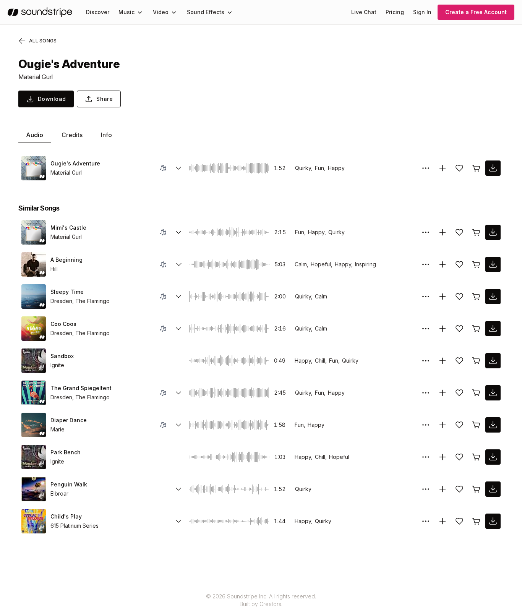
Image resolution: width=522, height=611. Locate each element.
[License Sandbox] (476, 360)
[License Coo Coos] (476, 328)
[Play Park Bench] (33, 457)
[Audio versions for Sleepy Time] (178, 296)
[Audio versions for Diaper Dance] (178, 425)
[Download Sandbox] (493, 360)
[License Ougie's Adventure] (476, 168)
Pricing (395, 12)
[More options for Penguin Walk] (425, 489)
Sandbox (62, 356)
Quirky (336, 232)
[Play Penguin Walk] (33, 489)
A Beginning (66, 259)
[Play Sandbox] (33, 360)
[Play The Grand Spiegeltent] (33, 393)
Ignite (57, 365)
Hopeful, (321, 264)
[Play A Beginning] (33, 264)
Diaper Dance (68, 420)
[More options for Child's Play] (425, 521)
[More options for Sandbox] (425, 360)
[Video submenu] (174, 12)
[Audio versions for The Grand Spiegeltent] (178, 393)
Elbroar (59, 493)
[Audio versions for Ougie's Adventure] (178, 168)
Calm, (301, 264)
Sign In (422, 12)
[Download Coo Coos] (493, 328)
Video (161, 12)
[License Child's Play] (476, 521)
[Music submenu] (140, 12)
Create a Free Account (476, 12)
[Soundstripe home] (40, 12)
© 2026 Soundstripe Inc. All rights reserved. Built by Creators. (261, 600)
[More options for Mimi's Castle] (425, 232)
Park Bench (65, 452)
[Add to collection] (442, 168)
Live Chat (363, 12)
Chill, (321, 360)
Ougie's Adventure (75, 163)
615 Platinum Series (74, 525)
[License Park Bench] (476, 457)
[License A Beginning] (476, 264)
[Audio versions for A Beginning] (179, 264)
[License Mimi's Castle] (476, 232)
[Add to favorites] (459, 168)
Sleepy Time (67, 291)
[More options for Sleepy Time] (425, 296)
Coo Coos (63, 324)
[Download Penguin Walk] (493, 489)
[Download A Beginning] (493, 264)
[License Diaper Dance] (476, 425)
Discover (97, 12)
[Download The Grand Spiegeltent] (493, 392)
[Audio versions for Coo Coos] (178, 329)
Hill (54, 269)
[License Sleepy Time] (476, 296)
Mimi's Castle (68, 227)
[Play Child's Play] (33, 521)
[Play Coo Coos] (33, 328)
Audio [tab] (34, 135)
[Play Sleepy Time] (33, 296)
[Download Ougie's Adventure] (493, 168)
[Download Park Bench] (493, 457)
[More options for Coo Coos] (425, 328)
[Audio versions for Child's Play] (178, 521)
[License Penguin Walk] (476, 489)
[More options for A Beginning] (425, 264)
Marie (57, 429)
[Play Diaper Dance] (33, 425)
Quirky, (304, 168)
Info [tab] (106, 135)
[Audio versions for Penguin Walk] (178, 489)
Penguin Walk (68, 484)
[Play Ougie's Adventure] (33, 168)
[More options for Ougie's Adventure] (425, 168)
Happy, (317, 232)
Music (126, 12)
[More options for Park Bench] (425, 457)
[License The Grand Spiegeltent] (476, 392)
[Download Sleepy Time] (493, 296)
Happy (336, 168)
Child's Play (66, 516)
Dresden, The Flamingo (80, 301)
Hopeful (339, 457)
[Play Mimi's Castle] (33, 232)
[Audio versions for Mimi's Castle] (178, 232)
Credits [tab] (72, 135)
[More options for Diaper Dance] (425, 425)
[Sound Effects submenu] (229, 12)
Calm (321, 296)
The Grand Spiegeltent (81, 388)
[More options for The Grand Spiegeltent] (425, 392)
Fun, (320, 168)
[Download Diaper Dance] (493, 425)
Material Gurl (35, 77)
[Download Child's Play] (493, 521)
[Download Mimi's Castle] (493, 232)
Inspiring (365, 264)
